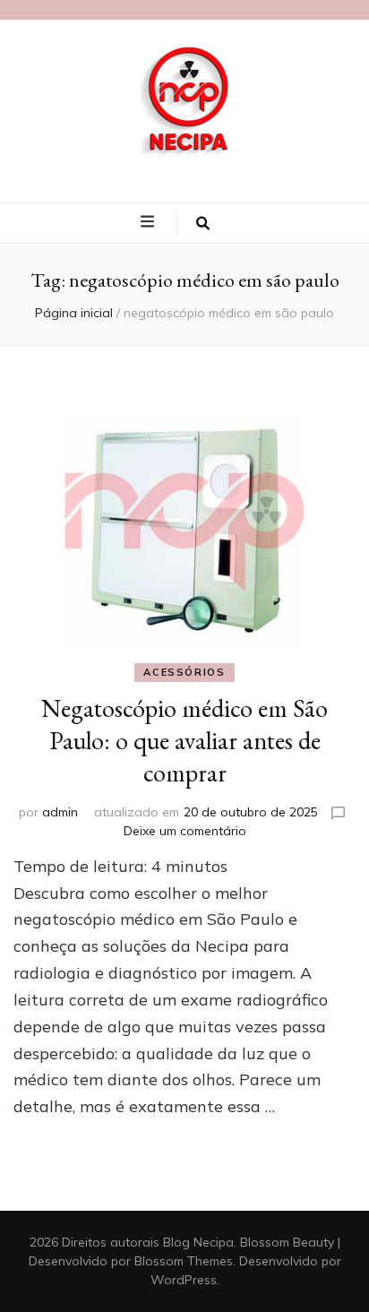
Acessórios (184, 672)
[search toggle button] (203, 223)
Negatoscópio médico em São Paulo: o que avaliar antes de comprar (184, 740)
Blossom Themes (183, 1261)
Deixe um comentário (185, 831)
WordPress (183, 1280)
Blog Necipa (198, 1242)
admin (60, 812)
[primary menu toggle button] (150, 222)
